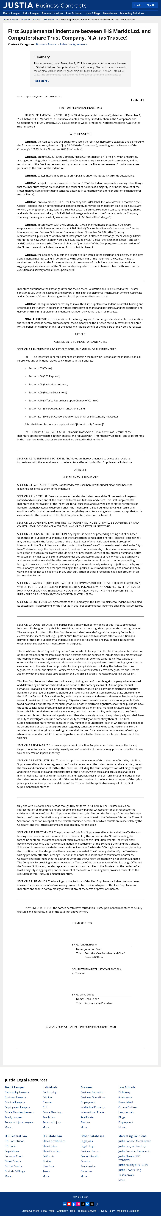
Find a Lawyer (11, 13)
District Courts (13, 1166)
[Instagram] (78, 1204)
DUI (45, 1107)
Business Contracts (31, 19)
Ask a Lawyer (31, 13)
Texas (46, 1171)
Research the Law (52, 13)
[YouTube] (69, 1204)
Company (62, 1211)
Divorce (47, 1102)
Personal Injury (52, 1122)
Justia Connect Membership (134, 1141)
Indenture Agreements (73, 44)
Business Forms (89, 1151)
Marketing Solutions (132, 13)
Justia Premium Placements (134, 1151)
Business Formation (92, 1092)
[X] (92, 1204)
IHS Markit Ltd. (51, 19)
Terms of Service (87, 1211)
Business (86, 1087)
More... (9, 1127)
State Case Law (51, 1151)
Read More (40, 81)
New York (48, 1166)
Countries (86, 1171)
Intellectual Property (92, 1107)
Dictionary (124, 1092)
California (48, 1156)
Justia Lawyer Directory (132, 1146)
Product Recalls (89, 1156)
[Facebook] (74, 1204)
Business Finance (46, 44)
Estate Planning (52, 1112)
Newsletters (110, 13)
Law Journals (126, 1112)
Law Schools (74, 13)
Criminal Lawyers (15, 1102)
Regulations (12, 1151)
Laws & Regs (92, 13)
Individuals (50, 1087)
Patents (85, 1161)
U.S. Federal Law (16, 1136)
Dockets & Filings (15, 1171)
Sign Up (151, 5)
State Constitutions (54, 1141)
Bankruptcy (49, 1092)
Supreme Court (14, 1156)
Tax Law (85, 1122)
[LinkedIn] (65, 1204)
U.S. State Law (52, 1136)
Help (72, 1211)
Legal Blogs (87, 1146)
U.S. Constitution (14, 1141)
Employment (87, 1102)
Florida (47, 1161)
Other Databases (92, 1136)
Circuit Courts (13, 1161)
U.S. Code (10, 1146)
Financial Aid (125, 1102)
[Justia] (18, 5)
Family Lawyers (13, 1117)
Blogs (121, 1117)
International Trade (92, 1112)
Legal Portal (48, 1211)
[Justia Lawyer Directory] (96, 1204)
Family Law (49, 1117)
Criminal (47, 1097)
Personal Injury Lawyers (19, 1122)
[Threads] (83, 1204)
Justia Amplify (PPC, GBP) (133, 1165)
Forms (15, 19)
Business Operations (92, 1097)
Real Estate (87, 1117)
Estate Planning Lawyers (19, 1112)
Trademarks (87, 1166)
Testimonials (126, 1175)
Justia (6, 19)
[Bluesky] (87, 1204)
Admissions (125, 1097)
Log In (137, 5)
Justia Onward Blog (129, 1170)
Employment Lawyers (17, 1107)
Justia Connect (30, 1211)
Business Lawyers (15, 1097)
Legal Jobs (86, 1141)
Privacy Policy (107, 1211)
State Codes (50, 1146)
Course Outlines (127, 1107)
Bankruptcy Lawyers (17, 1092)
